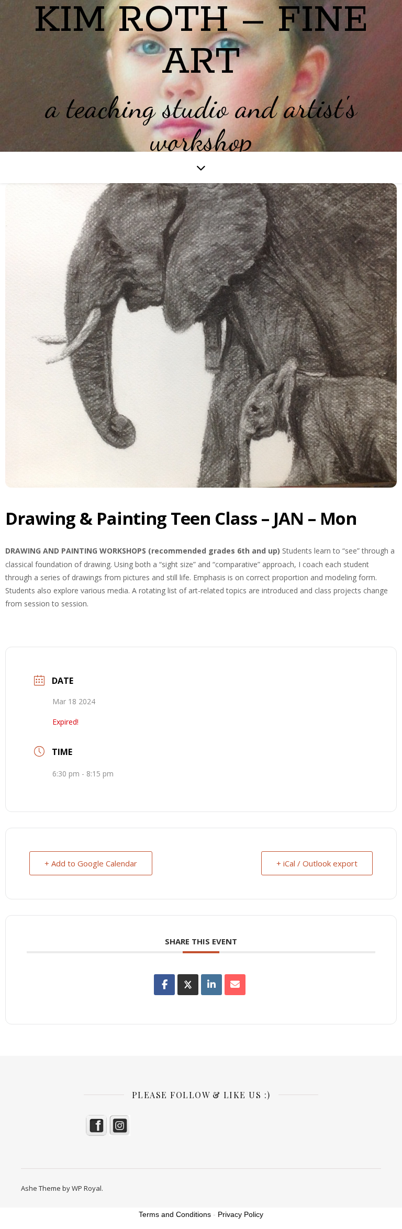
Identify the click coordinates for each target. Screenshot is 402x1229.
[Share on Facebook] (164, 984)
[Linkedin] (211, 984)
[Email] (235, 984)
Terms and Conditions (175, 1214)
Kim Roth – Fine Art (201, 42)
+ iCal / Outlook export (317, 863)
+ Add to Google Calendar (90, 863)
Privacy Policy (240, 1214)
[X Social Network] (187, 984)
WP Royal (87, 1188)
